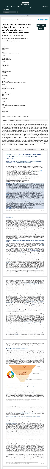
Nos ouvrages (28, 7)
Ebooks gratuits (6, 9)
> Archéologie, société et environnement (21, 19)
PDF (38, 25)
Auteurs (13, 7)
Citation (43, 25)
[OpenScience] (25, 3)
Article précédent (43, 19)
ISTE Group (20, 7)
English (43, 6)
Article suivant (43, 21)
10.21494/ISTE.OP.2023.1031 (22, 116)
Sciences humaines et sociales (7, 19)
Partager (41, 28)
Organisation (6, 7)
